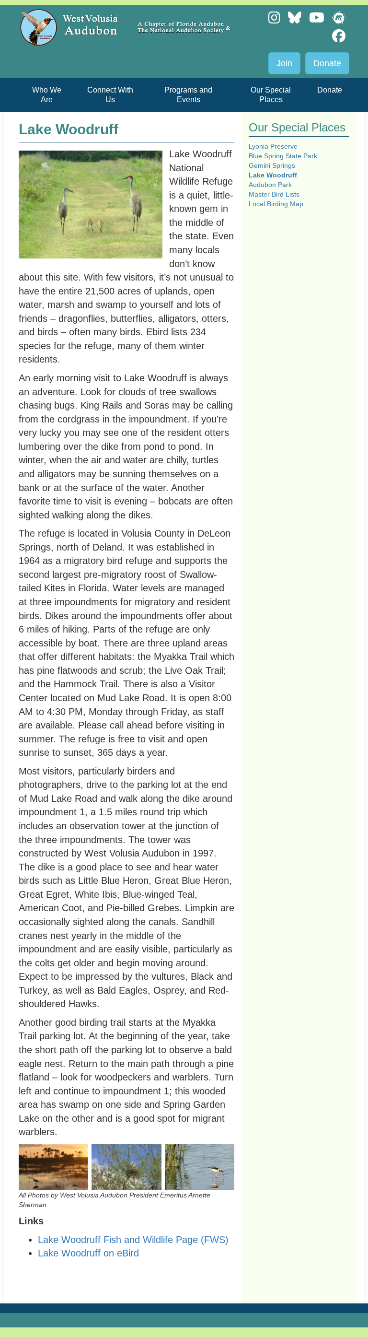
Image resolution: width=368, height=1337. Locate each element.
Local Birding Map (276, 204)
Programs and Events (188, 95)
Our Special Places (271, 95)
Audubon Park (270, 184)
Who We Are (46, 95)
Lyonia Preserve (273, 146)
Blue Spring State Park (283, 156)
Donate (327, 63)
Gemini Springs (272, 165)
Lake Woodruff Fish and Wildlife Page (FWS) (133, 1239)
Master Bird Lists (274, 194)
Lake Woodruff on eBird (88, 1253)
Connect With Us (110, 95)
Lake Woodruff (273, 175)
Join (284, 63)
